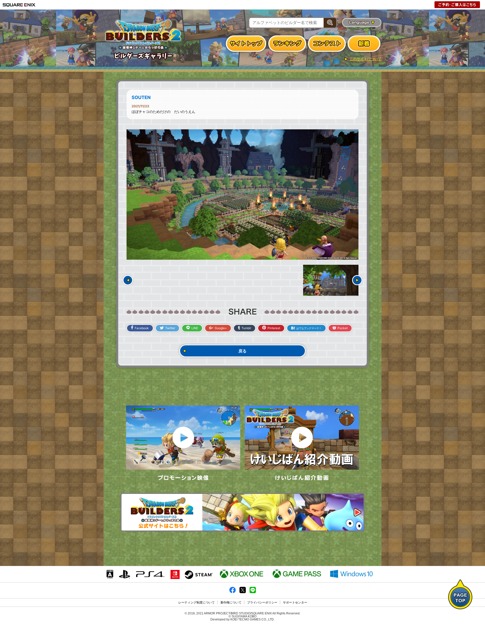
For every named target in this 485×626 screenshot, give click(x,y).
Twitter (170, 328)
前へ (128, 280)
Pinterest (274, 328)
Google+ (221, 328)
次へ (357, 280)
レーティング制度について (196, 602)
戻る (242, 350)
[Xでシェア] (242, 592)
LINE (194, 328)
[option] (242, 194)
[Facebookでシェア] (232, 592)
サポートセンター (295, 602)
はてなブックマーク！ (309, 328)
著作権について (230, 602)
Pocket (342, 328)
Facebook (142, 328)
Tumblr (246, 328)
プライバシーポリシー (262, 602)
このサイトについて (365, 59)
